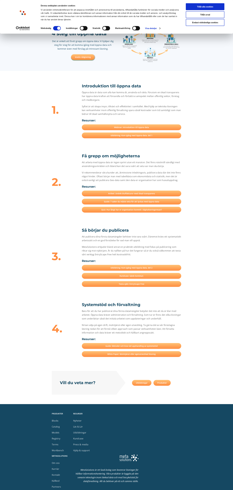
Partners (56, 486)
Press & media (80, 444)
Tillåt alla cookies (205, 7)
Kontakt (56, 474)
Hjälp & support (81, 450)
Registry (56, 438)
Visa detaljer (151, 28)
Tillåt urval (205, 15)
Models (55, 432)
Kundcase (78, 438)
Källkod (55, 480)
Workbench (58, 450)
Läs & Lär (78, 426)
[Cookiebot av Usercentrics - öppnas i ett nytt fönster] (23, 28)
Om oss (56, 463)
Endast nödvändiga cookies (205, 22)
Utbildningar (79, 432)
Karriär (55, 468)
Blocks (55, 420)
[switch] (84, 28)
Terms (55, 444)
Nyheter (77, 420)
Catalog (56, 426)
